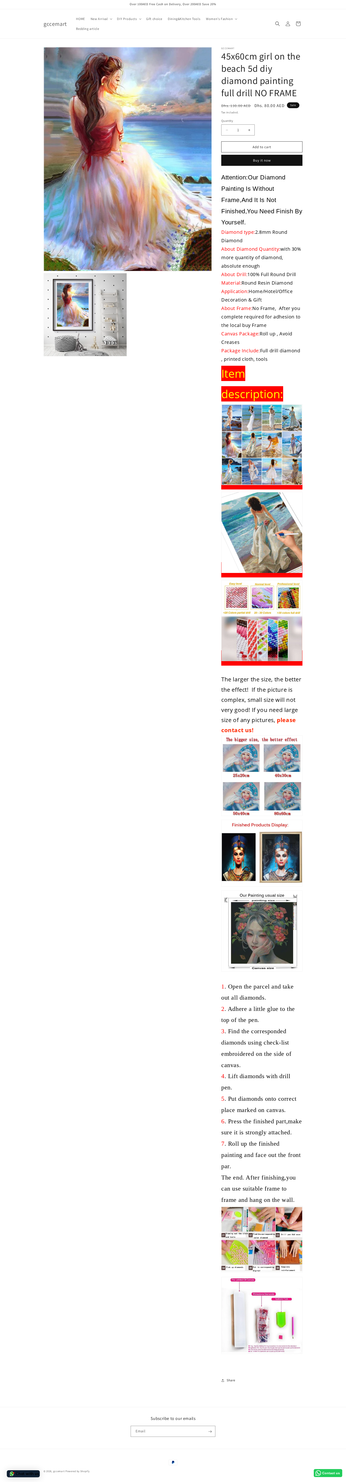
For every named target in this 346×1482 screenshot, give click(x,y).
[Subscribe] (210, 1431)
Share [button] (231, 1380)
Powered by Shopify (77, 1471)
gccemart (59, 1471)
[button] (101, 19)
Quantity (227, 121)
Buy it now (262, 160)
